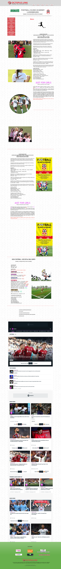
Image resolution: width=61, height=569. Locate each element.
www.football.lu (21, 311)
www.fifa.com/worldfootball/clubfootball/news (25, 309)
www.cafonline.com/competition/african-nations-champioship (27, 314)
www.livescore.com (21, 315)
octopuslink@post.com (16, 301)
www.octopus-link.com (43, 562)
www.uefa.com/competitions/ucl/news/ (24, 312)
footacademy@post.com (16, 302)
